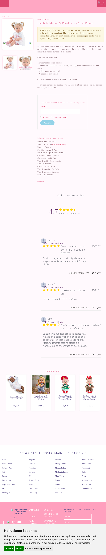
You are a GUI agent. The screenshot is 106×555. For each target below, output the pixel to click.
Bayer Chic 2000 (8, 484)
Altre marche (87, 480)
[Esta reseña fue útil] (93, 272)
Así (3, 472)
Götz (30, 476)
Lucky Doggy (60, 464)
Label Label (33, 489)
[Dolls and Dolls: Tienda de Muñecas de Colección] (53, 3)
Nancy (57, 480)
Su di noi (48, 510)
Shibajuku (85, 472)
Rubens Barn (87, 464)
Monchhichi (59, 476)
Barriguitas (6, 480)
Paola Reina (59, 493)
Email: (43, 106)
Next (100, 393)
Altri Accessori (87, 484)
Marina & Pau (43, 19)
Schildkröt (86, 468)
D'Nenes (32, 464)
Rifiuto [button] (19, 548)
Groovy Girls (34, 480)
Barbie (4, 476)
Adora (4, 460)
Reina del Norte (88, 460)
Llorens (58, 460)
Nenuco (58, 484)
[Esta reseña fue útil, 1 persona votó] (93, 307)
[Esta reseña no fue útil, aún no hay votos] (98, 272)
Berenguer (6, 493)
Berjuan (32, 460)
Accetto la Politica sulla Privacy (55, 117)
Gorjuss (32, 472)
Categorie (34, 510)
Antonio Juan (7, 468)
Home (4, 16)
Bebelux (5, 489)
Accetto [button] (9, 548)
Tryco (84, 476)
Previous (6, 393)
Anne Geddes (7, 464)
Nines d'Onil (60, 489)
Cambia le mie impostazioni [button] (38, 548)
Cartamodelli (87, 489)
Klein (31, 484)
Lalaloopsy (33, 493)
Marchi (32, 517)
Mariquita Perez (61, 472)
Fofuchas (32, 468)
